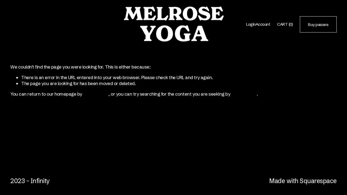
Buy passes (318, 24)
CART (285, 24)
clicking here (95, 94)
